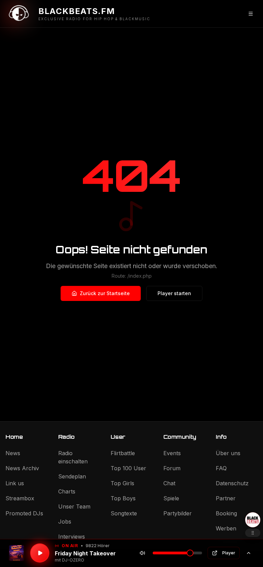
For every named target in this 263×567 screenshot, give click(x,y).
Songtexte (124, 513)
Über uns (228, 453)
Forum (171, 468)
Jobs (64, 521)
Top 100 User (128, 468)
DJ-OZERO (73, 560)
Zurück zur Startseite (105, 293)
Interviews (71, 536)
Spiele (171, 498)
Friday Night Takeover (85, 553)
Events (172, 453)
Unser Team (74, 506)
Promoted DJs (24, 513)
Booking (226, 513)
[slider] (190, 553)
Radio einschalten (73, 457)
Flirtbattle (123, 453)
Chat (169, 483)
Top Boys (123, 498)
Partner (226, 498)
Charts (66, 491)
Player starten (174, 293)
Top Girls (122, 483)
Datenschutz (232, 483)
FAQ (221, 468)
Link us (14, 483)
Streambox (19, 498)
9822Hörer (98, 545)
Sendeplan (72, 476)
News (12, 453)
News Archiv (22, 468)
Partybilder (177, 513)
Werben (226, 528)
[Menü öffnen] (251, 14)
